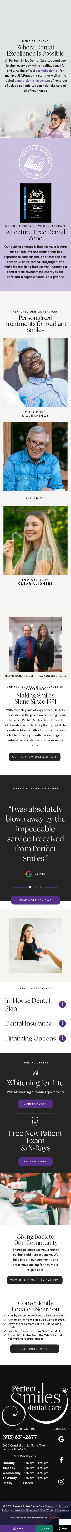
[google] (61, 1439)
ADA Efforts (46, 1510)
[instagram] (61, 1481)
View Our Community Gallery (34, 1280)
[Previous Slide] (20, 887)
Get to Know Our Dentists (34, 756)
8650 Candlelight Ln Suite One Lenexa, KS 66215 (23, 1447)
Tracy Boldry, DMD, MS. (52, 675)
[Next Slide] (51, 887)
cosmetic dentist (47, 71)
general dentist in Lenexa (32, 81)
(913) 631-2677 (19, 1437)
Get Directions (34, 1348)
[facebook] (61, 1460)
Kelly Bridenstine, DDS (19, 675)
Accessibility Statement (24, 1510)
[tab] (30, 887)
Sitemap (49, 1506)
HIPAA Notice (61, 1510)
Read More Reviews (35, 900)
